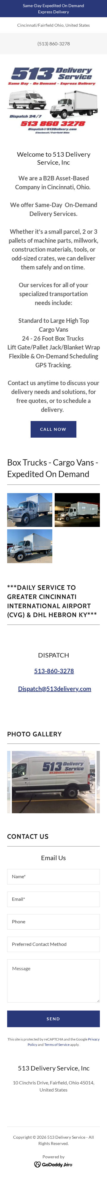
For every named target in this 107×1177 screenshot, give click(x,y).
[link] (53, 1164)
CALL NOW (53, 429)
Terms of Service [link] (57, 1044)
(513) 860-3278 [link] (53, 43)
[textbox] (53, 876)
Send (53, 1018)
